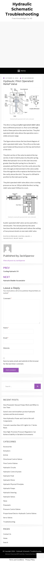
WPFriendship (20, 554)
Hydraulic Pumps (9, 488)
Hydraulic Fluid (8, 476)
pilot (11, 238)
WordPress (35, 554)
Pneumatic (7, 505)
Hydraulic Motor (9, 480)
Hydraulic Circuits (9, 467)
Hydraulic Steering (9, 492)
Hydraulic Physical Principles (13, 484)
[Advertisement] (22, 45)
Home (5, 538)
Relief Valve (18, 238)
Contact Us (7, 534)
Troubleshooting (9, 522)
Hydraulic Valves (9, 497)
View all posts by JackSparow (14, 260)
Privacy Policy (30, 560)
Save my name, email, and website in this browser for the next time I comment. (21, 362)
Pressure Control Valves (20, 236)
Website (6, 348)
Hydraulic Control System (12, 472)
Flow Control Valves (10, 463)
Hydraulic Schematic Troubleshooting (22, 9)
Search (5, 542)
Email (5, 338)
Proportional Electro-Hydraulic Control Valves (19, 513)
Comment (7, 298)
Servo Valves (7, 518)
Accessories (7, 447)
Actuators (6, 451)
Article (5, 455)
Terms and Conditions (16, 560)
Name (6, 328)
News (5, 501)
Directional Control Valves (12, 459)
